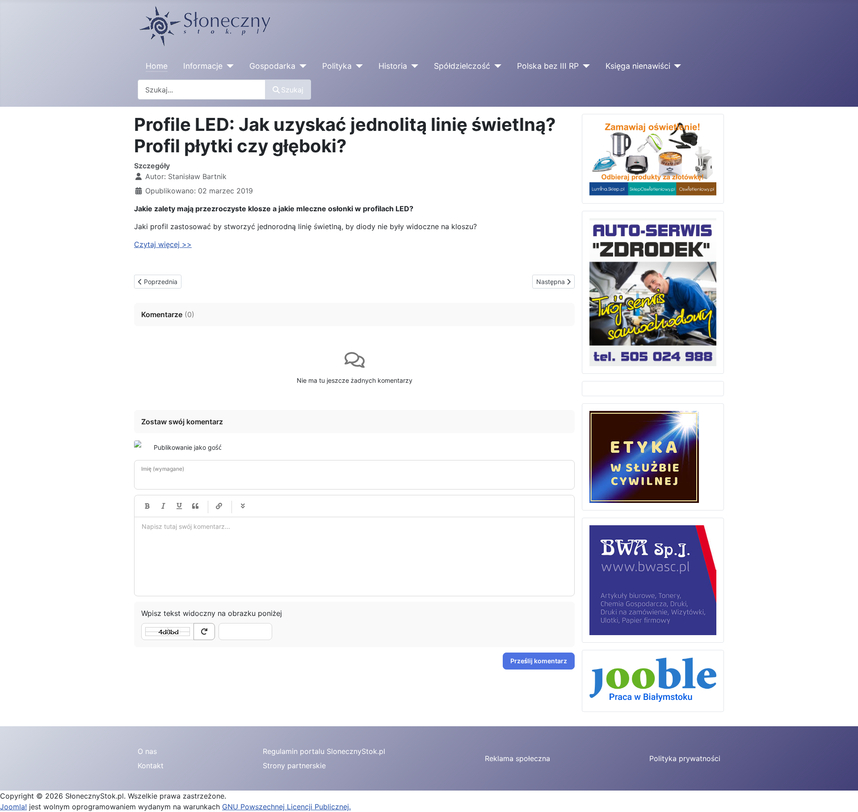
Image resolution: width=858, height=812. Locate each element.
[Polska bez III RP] (584, 66)
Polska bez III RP (548, 66)
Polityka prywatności (684, 758)
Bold (147, 506)
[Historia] (412, 66)
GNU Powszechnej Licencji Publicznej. (286, 806)
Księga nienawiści (638, 66)
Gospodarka (272, 66)
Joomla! (13, 806)
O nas (147, 751)
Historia (393, 66)
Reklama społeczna (517, 758)
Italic (163, 506)
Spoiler (242, 506)
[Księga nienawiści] (675, 66)
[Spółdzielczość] (495, 66)
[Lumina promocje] (652, 158)
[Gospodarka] (301, 66)
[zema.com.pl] (644, 456)
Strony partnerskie (294, 765)
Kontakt (151, 765)
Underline (179, 506)
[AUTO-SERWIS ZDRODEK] (652, 291)
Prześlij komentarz (538, 661)
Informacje (203, 66)
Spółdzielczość (462, 66)
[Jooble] (652, 680)
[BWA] (652, 579)
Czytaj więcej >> (163, 244)
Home (157, 66)
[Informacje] (228, 66)
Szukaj (292, 89)
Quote (195, 506)
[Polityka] (357, 66)
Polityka (337, 66)
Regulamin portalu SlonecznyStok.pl (324, 751)
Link (219, 506)
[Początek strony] (842, 795)
